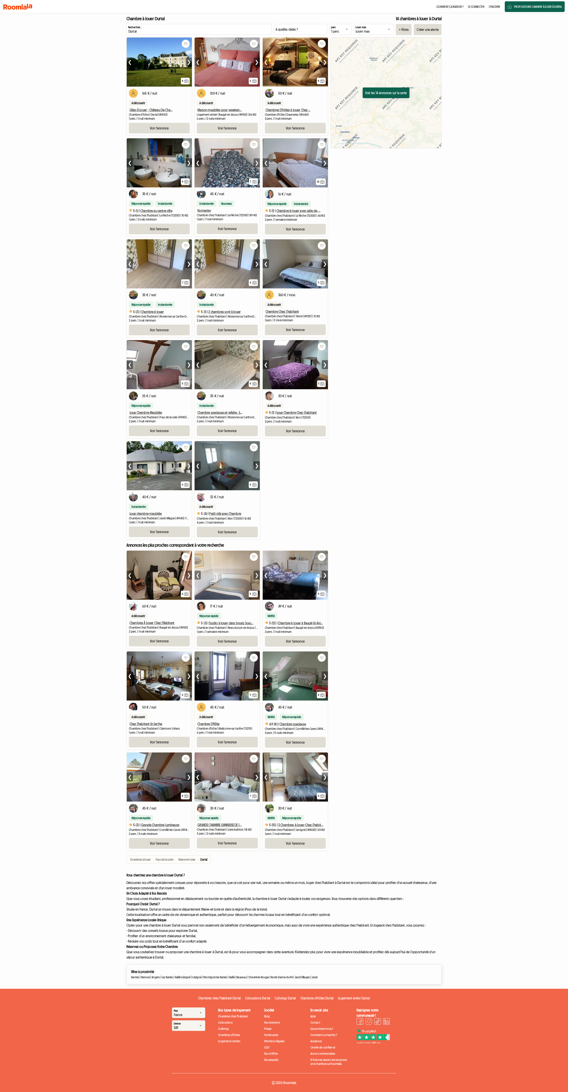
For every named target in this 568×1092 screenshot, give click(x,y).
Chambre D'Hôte (208, 724)
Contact (315, 1022)
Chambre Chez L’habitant (282, 311)
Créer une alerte (428, 29)
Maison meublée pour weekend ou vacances (227, 110)
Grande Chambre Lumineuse (160, 825)
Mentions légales (274, 1041)
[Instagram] (368, 1022)
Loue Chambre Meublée (146, 412)
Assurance (316, 1041)
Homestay (204, 210)
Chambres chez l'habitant (233, 1016)
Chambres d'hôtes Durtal (317, 998)
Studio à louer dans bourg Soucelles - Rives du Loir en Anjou (249, 623)
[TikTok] (377, 1022)
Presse (268, 1028)
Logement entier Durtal (354, 998)
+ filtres (404, 29)
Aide (313, 1016)
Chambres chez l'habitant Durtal (219, 998)
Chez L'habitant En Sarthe (146, 724)
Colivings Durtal (285, 998)
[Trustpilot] (373, 1042)
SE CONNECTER (476, 6)
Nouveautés (271, 1059)
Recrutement (272, 1022)
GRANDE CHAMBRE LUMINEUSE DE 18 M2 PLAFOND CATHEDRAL (235, 825)
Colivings (223, 1028)
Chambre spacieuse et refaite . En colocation (227, 412)
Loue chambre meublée (146, 513)
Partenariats (271, 1034)
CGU (266, 1047)
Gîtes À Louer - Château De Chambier (154, 110)
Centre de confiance (322, 1047)
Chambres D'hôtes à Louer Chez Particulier (294, 110)
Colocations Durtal (257, 998)
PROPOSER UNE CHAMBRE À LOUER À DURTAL (538, 6)
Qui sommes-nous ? (321, 1028)
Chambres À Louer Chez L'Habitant (152, 623)
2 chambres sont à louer (224, 312)
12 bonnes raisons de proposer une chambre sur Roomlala (328, 1061)
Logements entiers (229, 1041)
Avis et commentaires (322, 1053)
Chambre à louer (152, 312)
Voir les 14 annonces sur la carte (386, 93)
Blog (267, 1016)
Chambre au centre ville (156, 210)
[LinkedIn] (386, 1022)
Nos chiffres (271, 1053)
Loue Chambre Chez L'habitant (296, 412)
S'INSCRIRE (494, 6)
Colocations (225, 1022)
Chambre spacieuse (293, 724)
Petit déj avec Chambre (225, 513)
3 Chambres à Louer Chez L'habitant (301, 825)
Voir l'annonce (159, 128)
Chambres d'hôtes (229, 1034)
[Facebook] (360, 1022)
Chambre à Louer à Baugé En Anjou (301, 623)
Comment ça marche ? (323, 1034)
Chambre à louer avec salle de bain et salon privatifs (311, 210)
